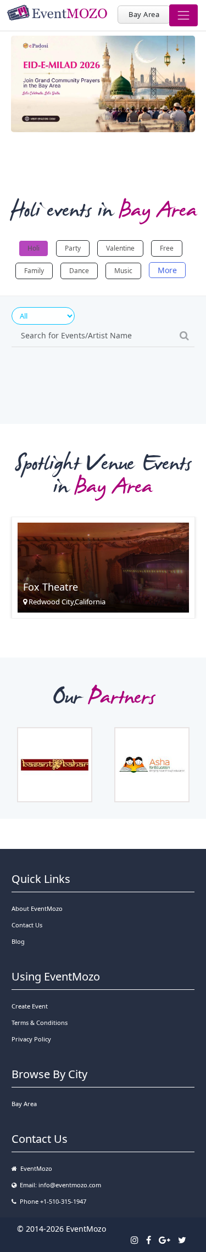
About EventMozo (37, 908)
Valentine (120, 248)
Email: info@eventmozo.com (58, 1185)
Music (123, 270)
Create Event (30, 1006)
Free (167, 248)
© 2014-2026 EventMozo (61, 1228)
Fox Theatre (50, 586)
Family (34, 270)
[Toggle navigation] (183, 15)
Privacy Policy (31, 1039)
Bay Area (144, 14)
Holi (33, 248)
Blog (18, 941)
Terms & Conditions (40, 1022)
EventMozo (34, 1168)
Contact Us (27, 925)
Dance (79, 270)
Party (73, 248)
